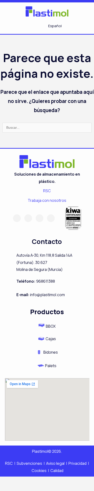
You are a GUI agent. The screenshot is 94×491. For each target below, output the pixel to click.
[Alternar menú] (28, 26)
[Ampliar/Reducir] (7, 481)
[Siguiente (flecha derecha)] (22, 488)
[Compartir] (37, 481)
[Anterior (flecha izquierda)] (7, 488)
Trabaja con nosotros (47, 200)
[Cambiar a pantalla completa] (22, 481)
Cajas (51, 338)
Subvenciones (30, 463)
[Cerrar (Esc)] (53, 481)
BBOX (51, 326)
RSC (47, 190)
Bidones (50, 352)
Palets (50, 365)
